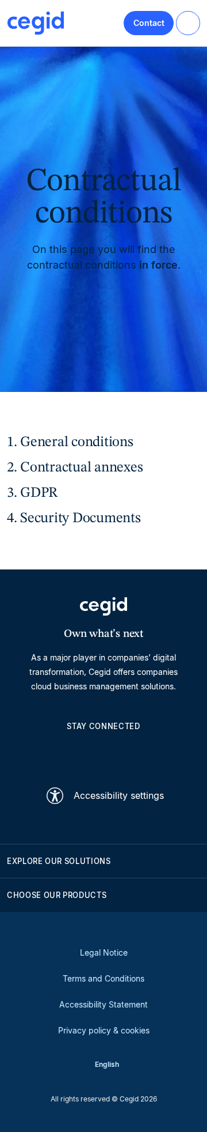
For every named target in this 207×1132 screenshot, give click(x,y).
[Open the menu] (188, 23)
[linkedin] (48, 752)
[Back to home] (35, 23)
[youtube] (75, 752)
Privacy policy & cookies (104, 1030)
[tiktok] (131, 752)
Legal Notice (104, 952)
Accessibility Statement (103, 1004)
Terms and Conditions (103, 978)
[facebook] (158, 752)
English (107, 1064)
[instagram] (103, 752)
